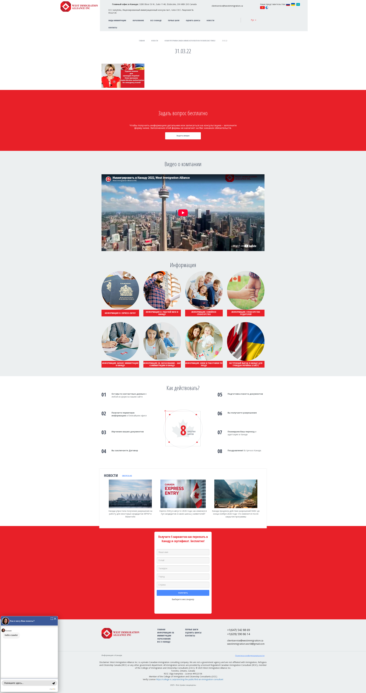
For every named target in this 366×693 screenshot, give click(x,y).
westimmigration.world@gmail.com (245, 643)
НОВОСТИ (210, 20)
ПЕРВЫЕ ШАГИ (173, 20)
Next (264, 504)
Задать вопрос (183, 136)
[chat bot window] (29, 654)
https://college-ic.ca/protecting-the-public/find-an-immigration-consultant (189, 679)
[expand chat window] (51, 618)
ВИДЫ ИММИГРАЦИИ (117, 20)
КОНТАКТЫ (190, 635)
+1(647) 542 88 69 (238, 630)
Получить (183, 593)
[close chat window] (55, 618)
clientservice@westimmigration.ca (227, 5)
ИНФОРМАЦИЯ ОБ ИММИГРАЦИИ (165, 634)
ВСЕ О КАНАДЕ (156, 20)
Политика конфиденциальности (249, 655)
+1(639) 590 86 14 (238, 634)
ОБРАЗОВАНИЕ (138, 20)
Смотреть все (127, 476)
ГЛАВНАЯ (161, 629)
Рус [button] (253, 20)
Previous (101, 502)
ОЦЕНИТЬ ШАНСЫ (193, 20)
